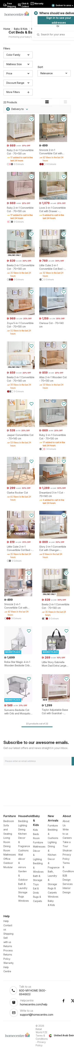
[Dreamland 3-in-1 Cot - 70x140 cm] (53, 483)
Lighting (22, 825)
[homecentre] (18, 13)
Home (6, 28)
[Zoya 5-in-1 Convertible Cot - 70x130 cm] (21, 314)
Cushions (23, 850)
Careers (67, 837)
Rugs (21, 896)
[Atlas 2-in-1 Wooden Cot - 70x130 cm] (53, 368)
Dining (21, 829)
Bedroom (8, 821)
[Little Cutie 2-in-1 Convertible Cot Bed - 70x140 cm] (53, 256)
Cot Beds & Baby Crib (27, 32)
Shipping (8, 933)
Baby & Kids (21, 28)
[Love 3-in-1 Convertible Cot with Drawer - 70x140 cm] (53, 198)
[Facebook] (63, 1001)
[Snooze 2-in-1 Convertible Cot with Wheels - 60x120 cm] (53, 141)
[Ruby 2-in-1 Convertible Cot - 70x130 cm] (21, 141)
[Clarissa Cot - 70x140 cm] (53, 314)
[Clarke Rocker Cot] (21, 483)
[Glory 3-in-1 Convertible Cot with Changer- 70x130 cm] (53, 537)
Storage (22, 892)
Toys (36, 884)
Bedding (23, 821)
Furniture (53, 825)
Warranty (8, 962)
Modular (8, 867)
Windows (23, 900)
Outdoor (8, 862)
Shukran (67, 850)
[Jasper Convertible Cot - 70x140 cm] (21, 426)
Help (6, 921)
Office (6, 858)
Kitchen (22, 833)
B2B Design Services (68, 879)
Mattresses (9, 854)
